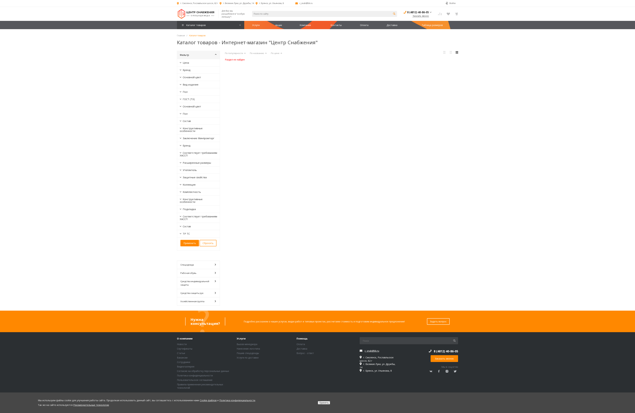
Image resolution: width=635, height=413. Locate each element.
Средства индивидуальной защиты (194, 283)
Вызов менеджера (247, 344)
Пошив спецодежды (248, 353)
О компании (184, 338)
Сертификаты (184, 348)
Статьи (181, 353)
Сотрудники (183, 362)
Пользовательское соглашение (194, 380)
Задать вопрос (438, 321)
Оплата (300, 344)
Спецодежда (187, 264)
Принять (324, 402)
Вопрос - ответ (305, 353)
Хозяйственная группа (192, 301)
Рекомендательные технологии (91, 405)
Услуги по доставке (248, 357)
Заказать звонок (444, 358)
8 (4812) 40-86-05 (418, 12)
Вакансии (182, 357)
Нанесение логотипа (248, 348)
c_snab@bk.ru (306, 3)
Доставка (301, 348)
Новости (182, 344)
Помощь (302, 338)
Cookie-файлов (208, 400)
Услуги (241, 338)
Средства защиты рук (192, 293)
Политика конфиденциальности (195, 375)
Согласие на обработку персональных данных (203, 371)
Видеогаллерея (185, 366)
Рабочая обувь (188, 273)
